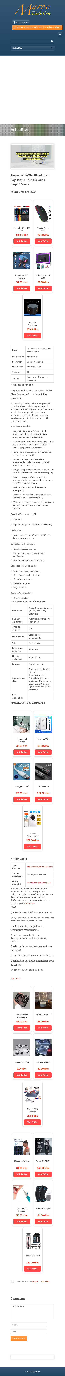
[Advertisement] (32, 89)
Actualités (45, 1281)
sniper (35, 1281)
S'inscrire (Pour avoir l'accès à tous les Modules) (39, 27)
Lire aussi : (15, 978)
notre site (30, 903)
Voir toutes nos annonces (39, 882)
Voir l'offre (22, 241)
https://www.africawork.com (40, 866)
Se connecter (22, 22)
